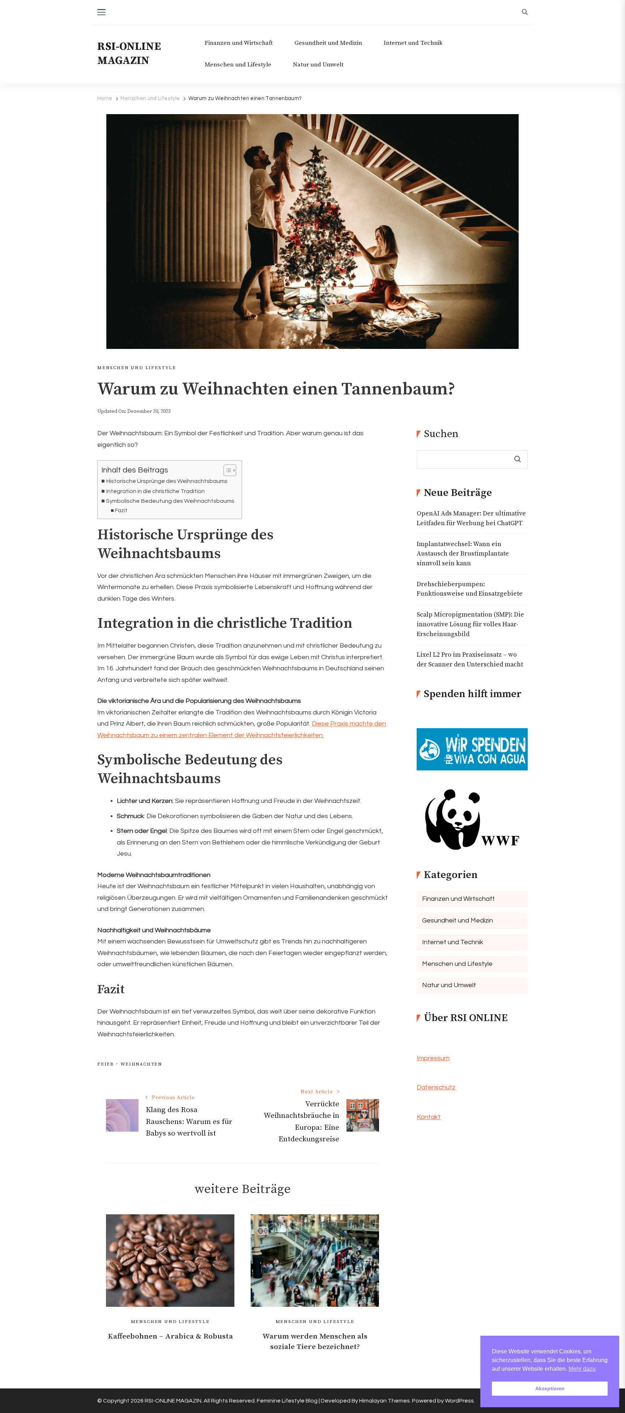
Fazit (121, 510)
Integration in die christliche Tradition (155, 491)
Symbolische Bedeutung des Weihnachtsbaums (170, 501)
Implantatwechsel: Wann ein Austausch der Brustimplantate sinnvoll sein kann (463, 553)
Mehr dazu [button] (582, 1369)
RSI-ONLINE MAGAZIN (129, 54)
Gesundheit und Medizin (328, 43)
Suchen (441, 434)
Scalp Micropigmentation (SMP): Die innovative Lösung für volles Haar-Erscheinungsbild (470, 624)
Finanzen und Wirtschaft (239, 43)
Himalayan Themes (384, 1401)
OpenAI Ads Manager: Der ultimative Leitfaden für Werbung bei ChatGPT (471, 518)
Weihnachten (141, 1064)
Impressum (433, 1058)
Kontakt (429, 1117)
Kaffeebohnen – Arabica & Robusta (170, 1336)
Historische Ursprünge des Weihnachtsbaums (167, 481)
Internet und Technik (413, 43)
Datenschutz (436, 1087)
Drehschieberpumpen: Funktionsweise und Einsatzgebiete (470, 589)
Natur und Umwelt (318, 65)
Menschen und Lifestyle (238, 65)
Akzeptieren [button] (550, 1388)
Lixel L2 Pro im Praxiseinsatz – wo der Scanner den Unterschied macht (470, 660)
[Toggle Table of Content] (226, 470)
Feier (105, 1064)
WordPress (459, 1401)
